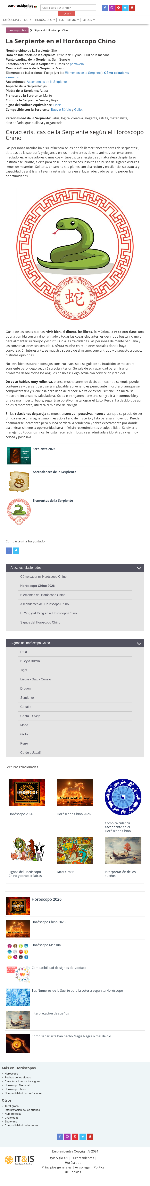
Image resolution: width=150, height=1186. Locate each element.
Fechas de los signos (18, 1077)
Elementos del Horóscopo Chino (42, 595)
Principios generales (57, 1167)
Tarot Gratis (65, 872)
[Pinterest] (118, 8)
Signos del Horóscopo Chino (51, 30)
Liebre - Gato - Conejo (35, 679)
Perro (24, 743)
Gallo (78, 109)
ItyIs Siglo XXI (58, 1158)
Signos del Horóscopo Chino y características (25, 874)
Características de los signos (22, 1081)
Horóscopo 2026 (21, 814)
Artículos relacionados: (26, 567)
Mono (24, 725)
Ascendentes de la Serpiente (47, 81)
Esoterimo (11, 1121)
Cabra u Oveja (30, 716)
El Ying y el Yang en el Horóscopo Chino (48, 613)
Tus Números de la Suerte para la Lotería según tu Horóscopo (77, 990)
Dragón (25, 688)
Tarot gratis (12, 1105)
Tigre (23, 670)
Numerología (13, 1113)
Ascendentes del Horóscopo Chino (44, 604)
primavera (77, 64)
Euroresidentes (62, 1151)
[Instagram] (112, 8)
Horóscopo (11, 1073)
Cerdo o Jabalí (30, 752)
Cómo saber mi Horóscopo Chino (43, 576)
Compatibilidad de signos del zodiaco (59, 968)
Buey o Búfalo (61, 109)
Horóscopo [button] (43, 20)
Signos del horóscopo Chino (30, 643)
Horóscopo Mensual (47, 945)
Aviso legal (82, 1167)
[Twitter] (125, 8)
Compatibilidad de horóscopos (23, 1093)
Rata (23, 652)
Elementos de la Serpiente (83, 72)
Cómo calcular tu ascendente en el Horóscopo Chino (118, 827)
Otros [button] (87, 20)
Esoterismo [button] (67, 20)
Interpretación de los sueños (120, 874)
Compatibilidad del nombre (21, 1125)
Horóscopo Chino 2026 (74, 814)
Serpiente (27, 697)
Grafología (11, 1117)
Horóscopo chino (17, 30)
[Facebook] (105, 8)
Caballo (25, 706)
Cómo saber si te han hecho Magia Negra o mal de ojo (71, 1036)
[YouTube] (132, 8)
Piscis (57, 105)
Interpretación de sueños (50, 1013)
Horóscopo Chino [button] (15, 20)
